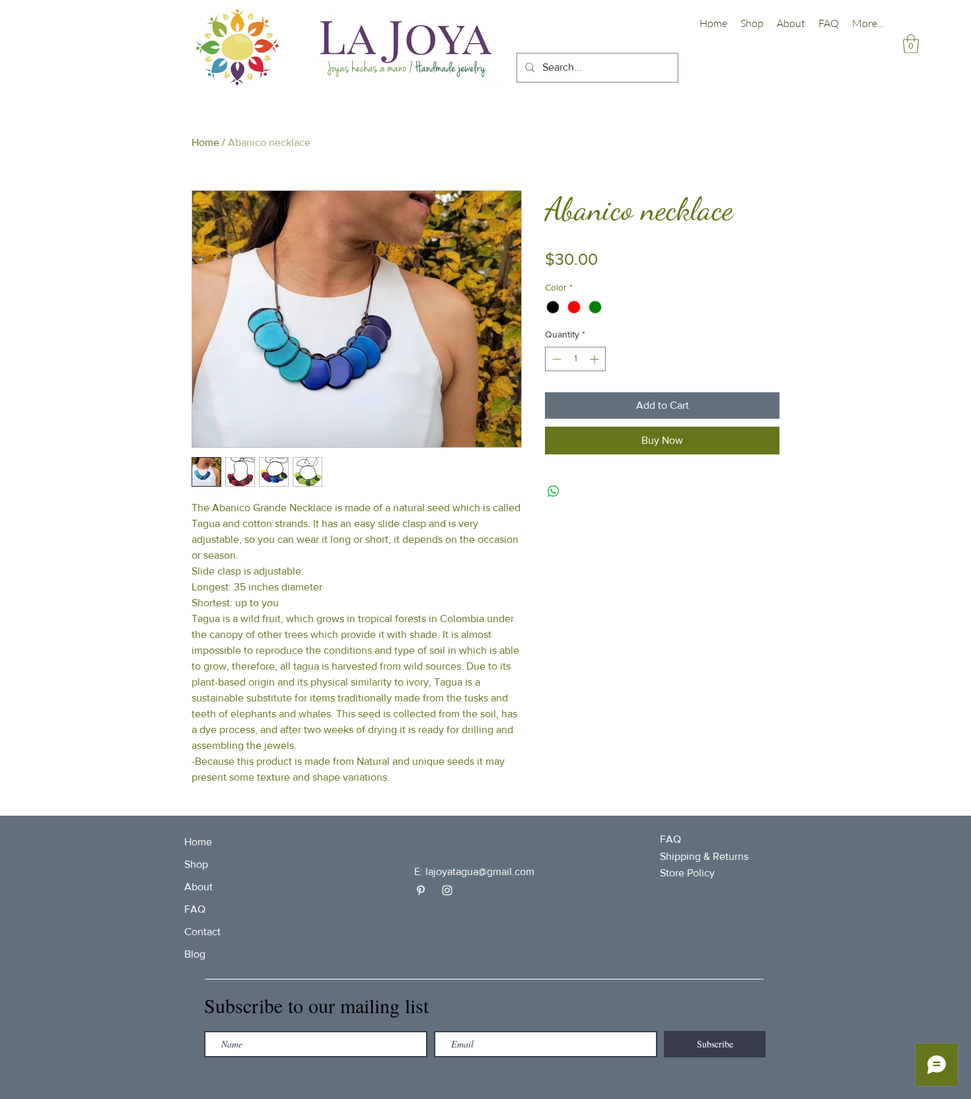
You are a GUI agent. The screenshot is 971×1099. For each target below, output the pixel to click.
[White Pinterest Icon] (420, 890)
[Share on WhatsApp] (553, 491)
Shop (196, 864)
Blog (194, 954)
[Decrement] (555, 359)
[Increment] (595, 359)
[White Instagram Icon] (447, 890)
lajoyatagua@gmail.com (479, 871)
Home (205, 142)
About (198, 886)
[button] (911, 43)
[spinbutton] (575, 359)
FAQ (194, 909)
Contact (202, 931)
